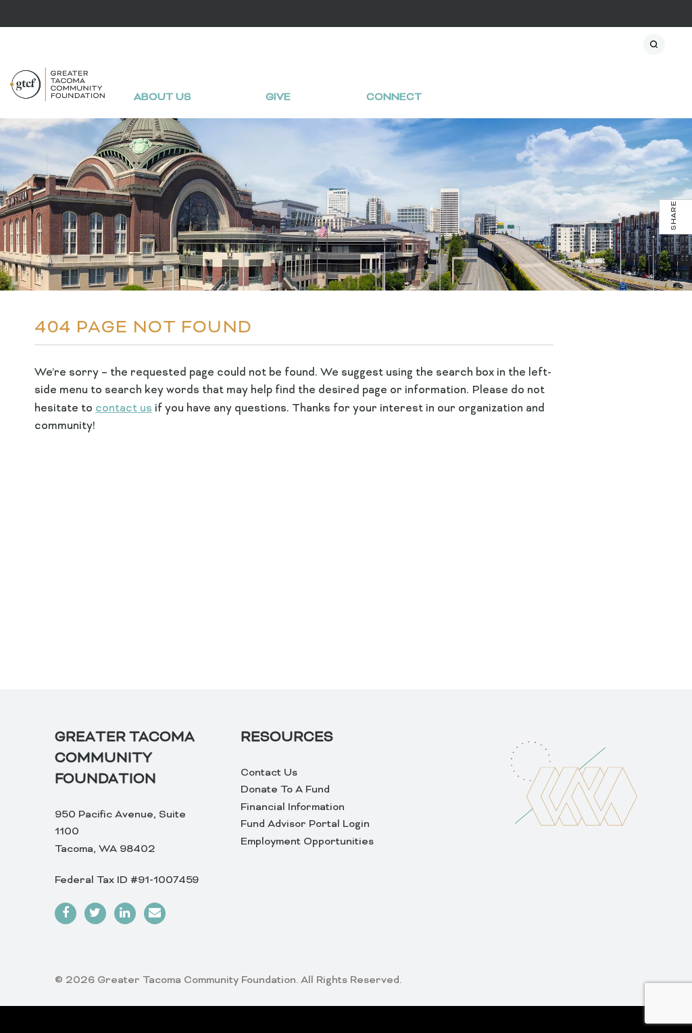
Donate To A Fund (285, 790)
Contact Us (269, 773)
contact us (123, 408)
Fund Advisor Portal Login (305, 824)
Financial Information (293, 807)
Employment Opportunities (307, 842)
